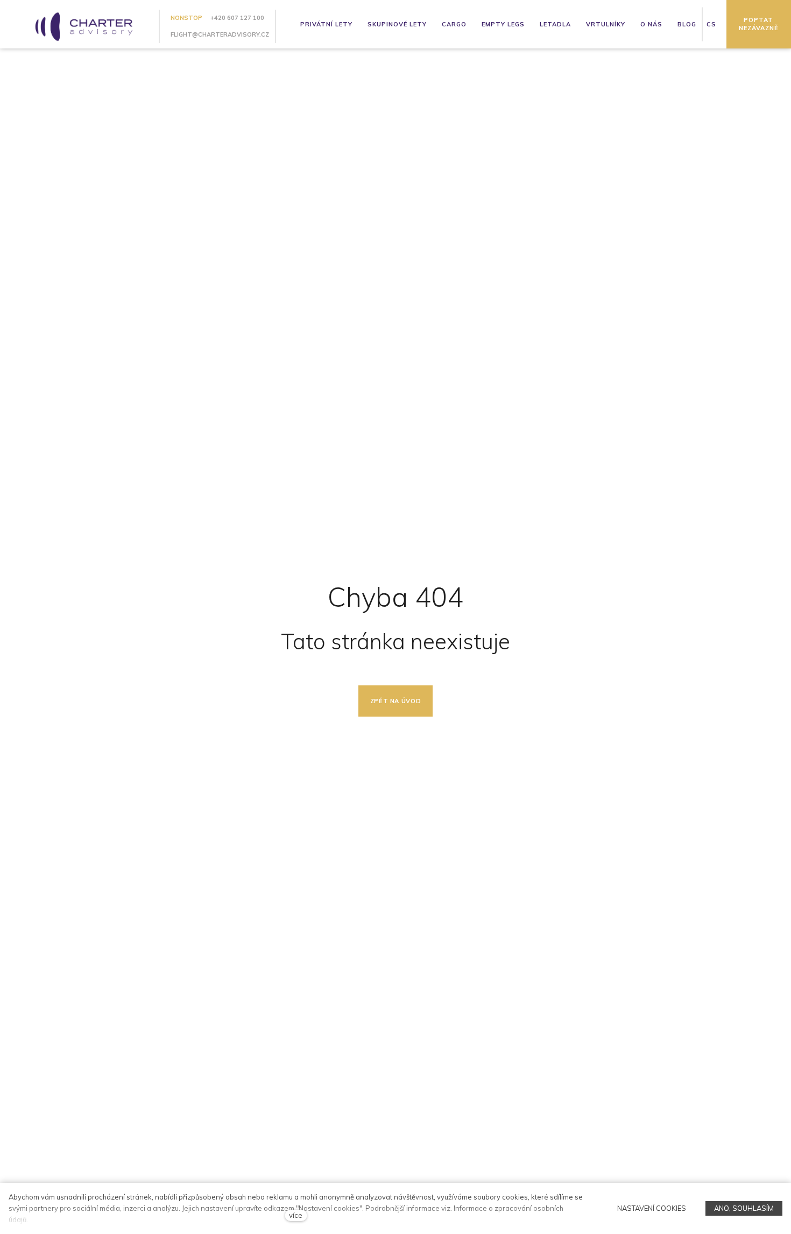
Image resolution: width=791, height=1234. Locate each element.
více (295, 1215)
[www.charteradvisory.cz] (79, 24)
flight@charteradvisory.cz (220, 34)
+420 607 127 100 (237, 18)
